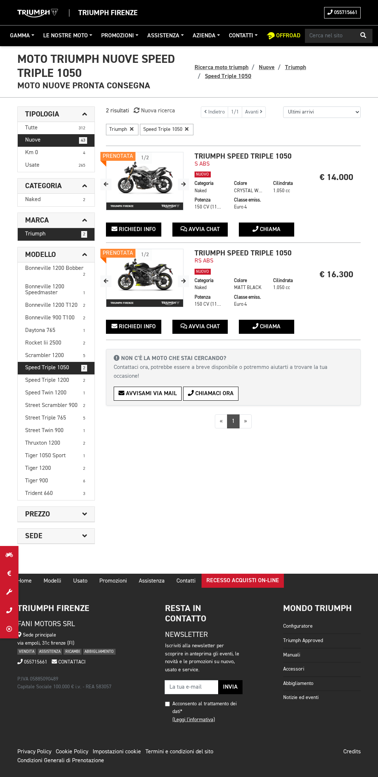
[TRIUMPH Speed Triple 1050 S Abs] (144, 181)
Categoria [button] (43, 185)
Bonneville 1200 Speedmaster (55, 290)
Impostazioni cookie (117, 752)
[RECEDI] (9, 629)
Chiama (269, 230)
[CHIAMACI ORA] (9, 610)
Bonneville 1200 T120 (55, 305)
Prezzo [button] (37, 514)
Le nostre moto (65, 36)
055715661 (345, 12)
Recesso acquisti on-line (242, 581)
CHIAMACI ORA (214, 394)
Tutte (55, 128)
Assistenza (163, 36)
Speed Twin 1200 (55, 393)
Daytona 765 (55, 330)
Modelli (52, 581)
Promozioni (117, 36)
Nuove (55, 140)
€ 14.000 (336, 177)
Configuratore (298, 626)
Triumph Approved (303, 640)
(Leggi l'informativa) (193, 719)
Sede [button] (33, 536)
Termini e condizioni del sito (179, 752)
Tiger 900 (55, 481)
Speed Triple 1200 (55, 380)
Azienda (204, 36)
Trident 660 (55, 493)
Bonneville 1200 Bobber (55, 271)
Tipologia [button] (42, 114)
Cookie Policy (72, 752)
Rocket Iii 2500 (55, 343)
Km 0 (55, 153)
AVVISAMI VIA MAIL (150, 394)
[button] (363, 36)
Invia (230, 687)
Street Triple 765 (55, 418)
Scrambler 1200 (55, 356)
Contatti (241, 36)
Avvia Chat (203, 230)
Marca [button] (37, 220)
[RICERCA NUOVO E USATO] (9, 555)
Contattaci (71, 662)
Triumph (55, 234)
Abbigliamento (298, 683)
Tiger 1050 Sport (55, 456)
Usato (80, 581)
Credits (352, 752)
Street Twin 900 (55, 431)
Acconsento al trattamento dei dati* (204, 708)
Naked (55, 200)
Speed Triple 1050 (55, 368)
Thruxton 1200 (55, 443)
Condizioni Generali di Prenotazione (60, 761)
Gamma (20, 36)
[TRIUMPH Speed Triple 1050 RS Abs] (144, 278)
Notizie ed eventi (301, 697)
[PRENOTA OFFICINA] (9, 592)
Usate (55, 165)
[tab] (56, 114)
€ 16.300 (336, 274)
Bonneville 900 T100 (55, 318)
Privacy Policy (34, 752)
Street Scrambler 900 (55, 405)
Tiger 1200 (55, 468)
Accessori (293, 669)
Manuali (291, 655)
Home (24, 581)
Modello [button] (40, 254)
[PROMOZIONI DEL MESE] (9, 573)
